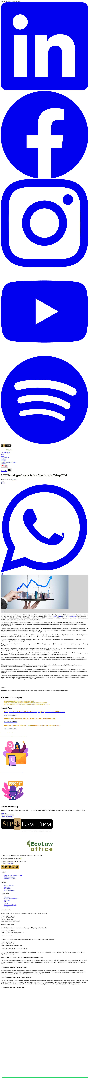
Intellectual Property (9, 877)
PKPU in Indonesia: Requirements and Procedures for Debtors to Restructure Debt (27, 704)
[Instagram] (44, 266)
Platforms (3, 463)
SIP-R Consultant (9, 885)
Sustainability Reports (10, 905)
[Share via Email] (2, 574)
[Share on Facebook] (2, 483)
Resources (3, 460)
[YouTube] (44, 355)
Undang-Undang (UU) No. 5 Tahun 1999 (64, 616)
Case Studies (12, 462)
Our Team (3, 459)
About (2, 456)
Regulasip (7, 887)
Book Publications (9, 890)
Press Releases (5, 462)
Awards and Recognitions (11, 898)
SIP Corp (10, 863)
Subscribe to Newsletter (7, 815)
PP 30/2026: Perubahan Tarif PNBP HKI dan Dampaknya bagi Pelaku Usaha (25, 702)
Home (2, 454)
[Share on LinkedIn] (4, 483)
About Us (7, 897)
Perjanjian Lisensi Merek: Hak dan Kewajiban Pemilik (19, 701)
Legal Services (5, 457)
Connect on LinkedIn (6, 816)
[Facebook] (44, 178)
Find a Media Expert (9, 878)
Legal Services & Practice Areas (13, 875)
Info (5, 901)
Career (6, 903)
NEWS (14, 479)
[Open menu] (9, 470)
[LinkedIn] (44, 90)
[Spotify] (44, 443)
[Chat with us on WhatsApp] (44, 1077)
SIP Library (7, 888)
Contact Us (4, 471)
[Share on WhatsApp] (44, 572)
